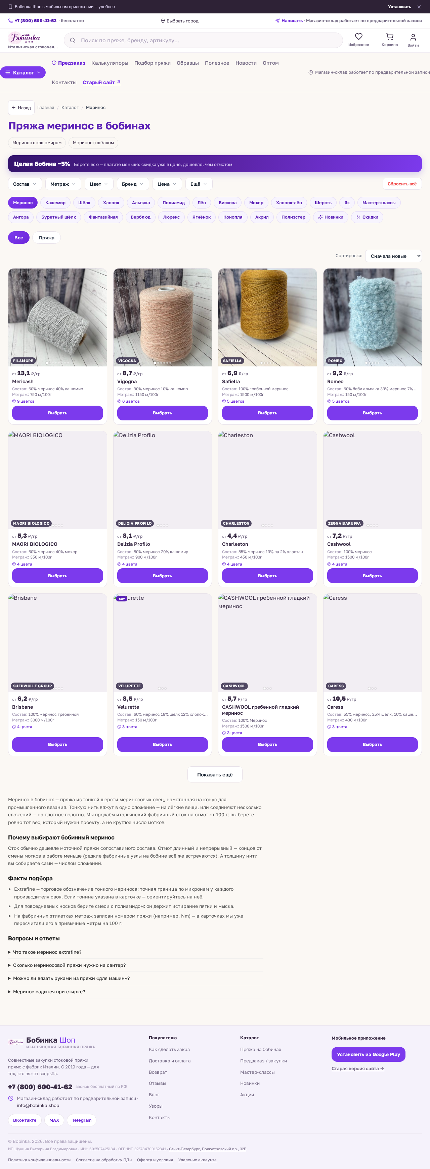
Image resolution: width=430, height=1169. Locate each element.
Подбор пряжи (152, 62)
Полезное (217, 62)
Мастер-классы (379, 202)
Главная (45, 107)
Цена (164, 184)
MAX (54, 1120)
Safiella (231, 381)
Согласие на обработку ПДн (104, 1159)
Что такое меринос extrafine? (47, 952)
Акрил (262, 217)
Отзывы (157, 1083)
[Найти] (72, 40)
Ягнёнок (201, 217)
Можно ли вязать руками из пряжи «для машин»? (71, 978)
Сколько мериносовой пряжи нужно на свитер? (69, 965)
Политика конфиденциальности (39, 1159)
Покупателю (163, 1037)
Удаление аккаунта (197, 1159)
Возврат (158, 1072)
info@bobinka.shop (38, 1105)
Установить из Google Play (368, 1054)
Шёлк (84, 202)
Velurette (128, 707)
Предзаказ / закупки (263, 1060)
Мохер (256, 202)
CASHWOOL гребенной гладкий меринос (260, 710)
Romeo (335, 381)
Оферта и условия (155, 1159)
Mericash (23, 381)
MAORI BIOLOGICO (34, 544)
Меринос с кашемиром (36, 142)
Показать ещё (215, 774)
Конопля (233, 217)
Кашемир (55, 202)
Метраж (59, 184)
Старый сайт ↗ (102, 82)
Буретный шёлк (58, 217)
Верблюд (140, 217)
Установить (399, 6)
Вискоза (227, 202)
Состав (21, 184)
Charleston (235, 544)
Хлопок (111, 202)
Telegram (81, 1120)
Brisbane (22, 707)
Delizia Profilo (133, 544)
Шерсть (323, 202)
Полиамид (174, 202)
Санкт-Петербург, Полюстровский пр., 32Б (207, 1149)
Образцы (188, 62)
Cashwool (339, 544)
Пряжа (46, 237)
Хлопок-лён (289, 202)
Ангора (21, 217)
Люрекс (171, 217)
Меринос (23, 202)
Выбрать (57, 412)
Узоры (156, 1106)
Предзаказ (71, 62)
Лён (202, 202)
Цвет (95, 184)
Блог (154, 1094)
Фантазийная (103, 217)
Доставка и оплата (170, 1060)
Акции (247, 1094)
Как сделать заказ (169, 1049)
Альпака (141, 202)
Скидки (370, 217)
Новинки (334, 217)
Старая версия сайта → (358, 1068)
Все (18, 237)
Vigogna (127, 381)
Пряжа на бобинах (260, 1049)
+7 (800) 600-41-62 (40, 1087)
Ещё (195, 184)
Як (347, 202)
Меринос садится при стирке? (49, 991)
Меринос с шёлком (93, 142)
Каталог (23, 72)
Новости (246, 62)
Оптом (271, 62)
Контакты (64, 82)
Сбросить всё (402, 183)
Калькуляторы (109, 62)
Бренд (129, 184)
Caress (335, 707)
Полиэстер (293, 217)
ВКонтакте (25, 1120)
